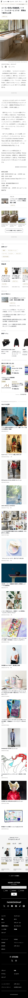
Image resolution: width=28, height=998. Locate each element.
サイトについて (4, 939)
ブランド (3, 970)
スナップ (3, 932)
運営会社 (3, 949)
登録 (14, 894)
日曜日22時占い (5, 926)
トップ (2, 4)
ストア (16, 1)
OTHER (22, 890)
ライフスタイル (12, 4)
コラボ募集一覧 (5, 379)
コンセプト (16, 973)
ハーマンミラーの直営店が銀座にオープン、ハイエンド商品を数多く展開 (18, 200)
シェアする (12, 66)
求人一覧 (11, 363)
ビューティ (12, 1)
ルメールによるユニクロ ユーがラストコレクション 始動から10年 (6, 859)
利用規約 (16, 939)
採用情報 (3, 942)
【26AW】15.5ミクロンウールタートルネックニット (16, 353)
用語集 (15, 929)
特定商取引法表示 (17, 987)
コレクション (17, 915)
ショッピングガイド (5, 983)
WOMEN (14, 890)
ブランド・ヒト (22, 1)
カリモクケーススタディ (9, 100)
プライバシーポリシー (18, 942)
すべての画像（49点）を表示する (14, 230)
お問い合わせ (17, 945)
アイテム (3, 973)
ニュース (5, 1)
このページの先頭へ (15, 875)
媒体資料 (3, 945)
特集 (8, 1)
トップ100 (3, 929)
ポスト (15, 919)
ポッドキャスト (17, 926)
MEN (6, 890)
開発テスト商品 (4, 351)
